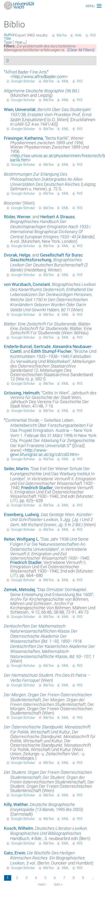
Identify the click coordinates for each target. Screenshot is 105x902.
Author (9, 34)
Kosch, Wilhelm (18, 828)
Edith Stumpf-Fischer (51, 351)
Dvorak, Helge (17, 254)
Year (18, 42)
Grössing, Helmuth (22, 392)
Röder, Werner (17, 216)
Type (8, 42)
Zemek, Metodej (19, 589)
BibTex (62, 35)
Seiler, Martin (16, 468)
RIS (93, 35)
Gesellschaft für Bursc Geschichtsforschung (46, 257)
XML (78, 35)
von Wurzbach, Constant (27, 284)
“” (26, 72)
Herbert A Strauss (57, 216)
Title (7, 38)
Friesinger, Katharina (23, 138)
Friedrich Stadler (37, 487)
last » (58, 884)
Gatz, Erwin (14, 852)
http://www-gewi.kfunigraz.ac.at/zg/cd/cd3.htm (43, 452)
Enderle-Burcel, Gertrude (27, 346)
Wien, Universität (20, 109)
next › (42, 884)
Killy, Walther (16, 804)
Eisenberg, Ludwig (21, 514)
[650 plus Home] (52, 6)
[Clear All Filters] (81, 50)
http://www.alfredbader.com (38, 76)
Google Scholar (23, 81)
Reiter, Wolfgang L (21, 539)
